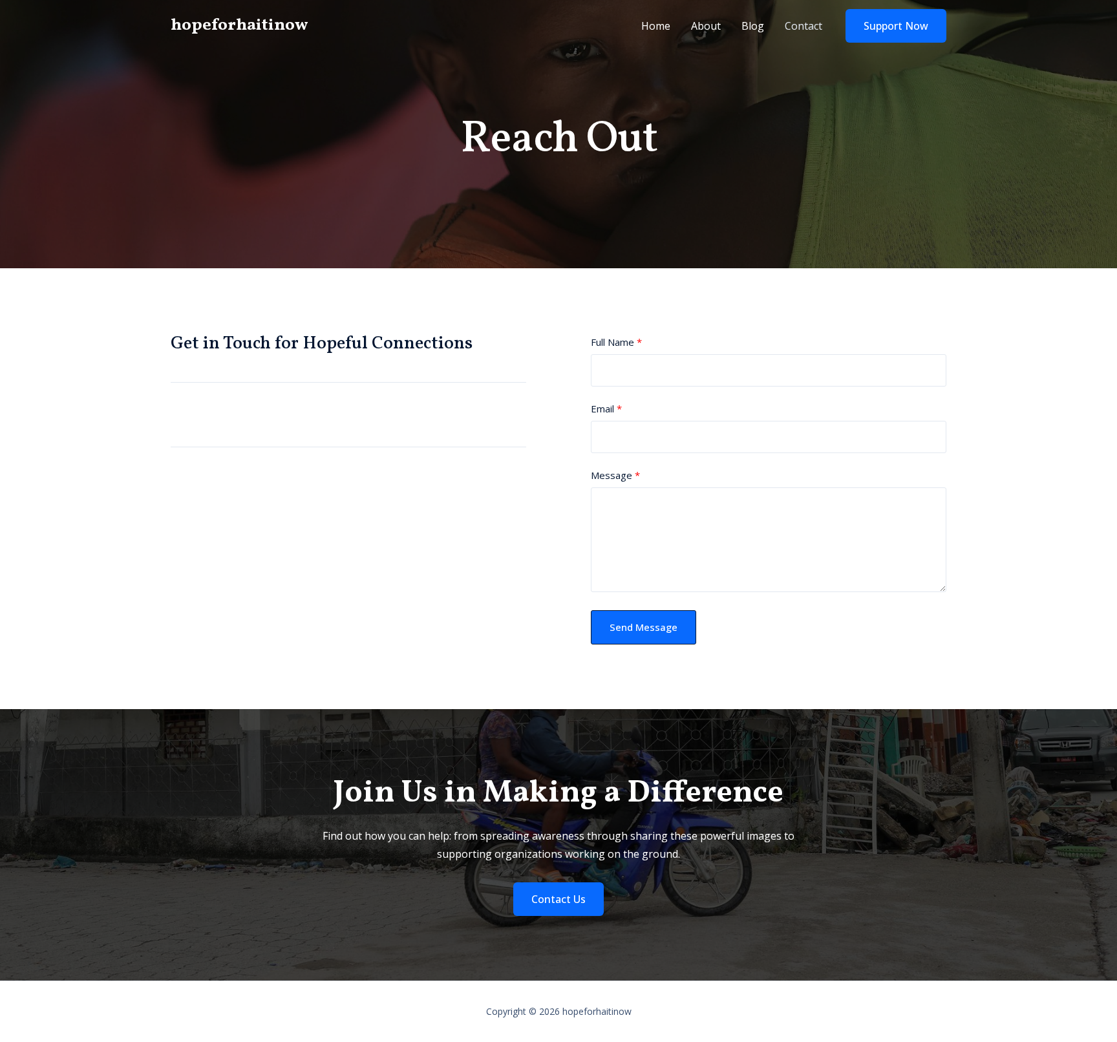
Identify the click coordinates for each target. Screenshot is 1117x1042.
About (706, 26)
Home (655, 26)
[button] (896, 26)
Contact (803, 26)
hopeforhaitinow (239, 25)
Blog (752, 26)
